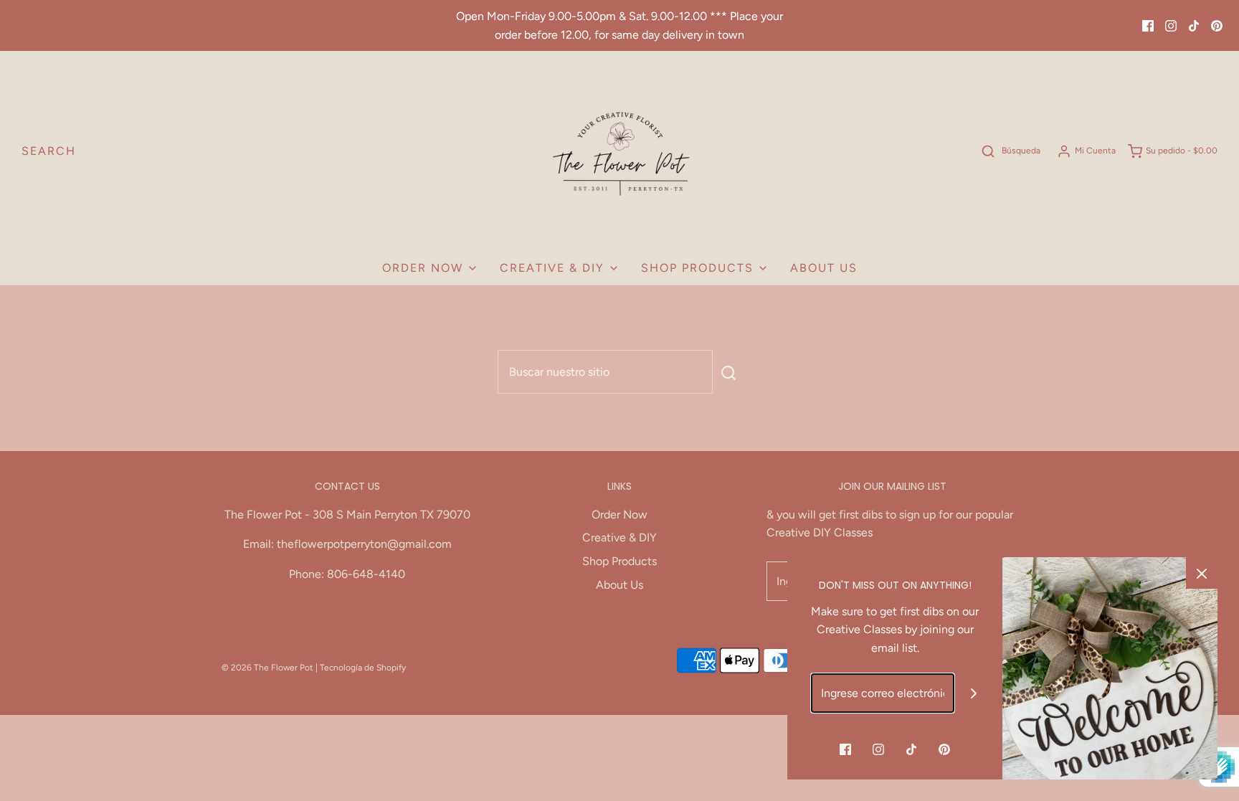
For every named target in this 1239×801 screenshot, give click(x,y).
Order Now (619, 514)
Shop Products (619, 561)
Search (49, 151)
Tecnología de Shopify (363, 668)
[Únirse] (974, 693)
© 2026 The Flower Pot (267, 668)
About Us (824, 268)
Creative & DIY (619, 537)
